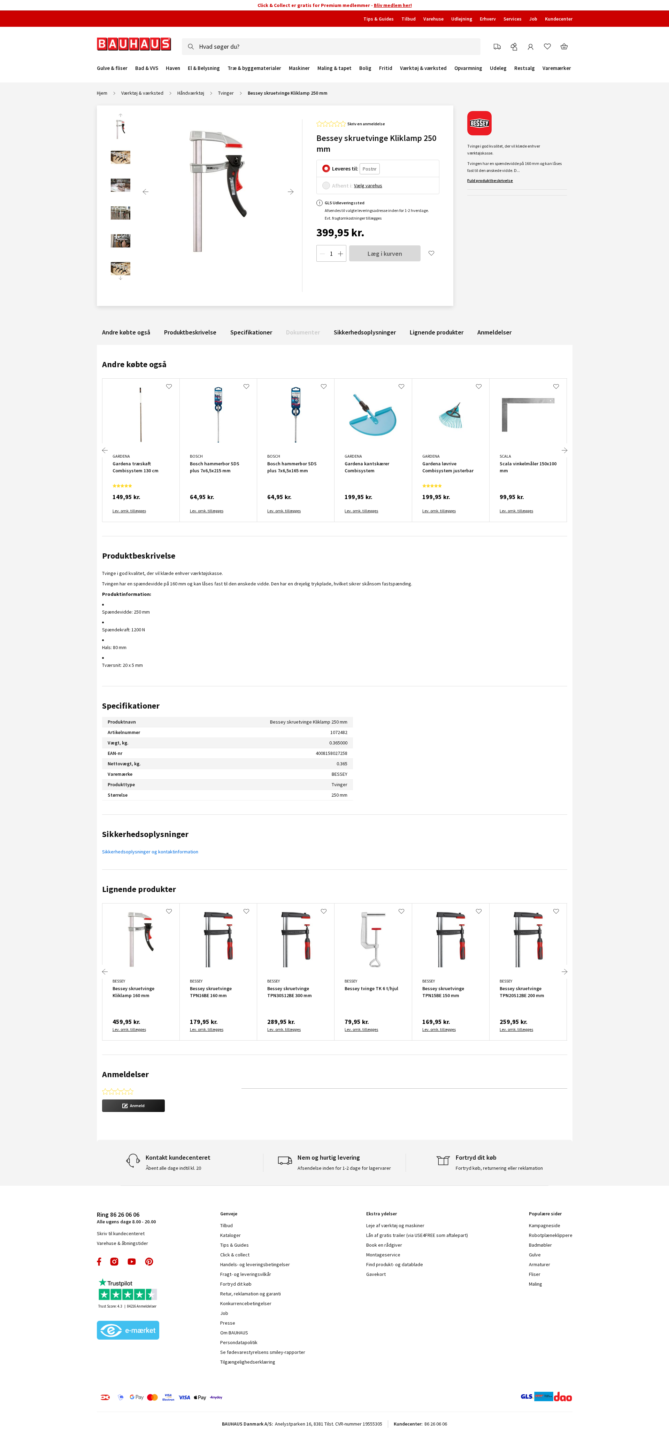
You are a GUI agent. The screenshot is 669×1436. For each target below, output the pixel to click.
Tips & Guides (378, 19)
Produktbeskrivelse (190, 332)
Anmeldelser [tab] (125, 1074)
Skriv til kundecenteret (121, 1233)
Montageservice (383, 1255)
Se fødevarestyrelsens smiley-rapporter (262, 1352)
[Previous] (146, 192)
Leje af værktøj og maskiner (395, 1225)
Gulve (535, 1255)
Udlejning (461, 19)
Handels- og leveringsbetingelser (255, 1264)
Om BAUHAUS (234, 1333)
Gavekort (376, 1274)
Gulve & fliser (112, 68)
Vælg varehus (368, 185)
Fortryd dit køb (236, 1284)
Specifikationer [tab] (131, 705)
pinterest (149, 1262)
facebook (99, 1262)
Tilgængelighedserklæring (247, 1362)
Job (533, 19)
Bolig (365, 68)
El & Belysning (204, 68)
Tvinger (226, 93)
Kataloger (230, 1235)
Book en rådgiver (384, 1245)
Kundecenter (558, 19)
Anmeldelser (494, 332)
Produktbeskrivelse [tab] (138, 555)
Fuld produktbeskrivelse (490, 180)
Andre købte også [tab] (134, 364)
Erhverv (488, 19)
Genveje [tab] (228, 1213)
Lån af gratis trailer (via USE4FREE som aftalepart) (417, 1235)
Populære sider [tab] (545, 1213)
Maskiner (299, 68)
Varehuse (433, 19)
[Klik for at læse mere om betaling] (204, 1397)
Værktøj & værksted (423, 68)
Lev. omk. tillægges (129, 510)
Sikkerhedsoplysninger (365, 332)
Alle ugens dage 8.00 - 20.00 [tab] (126, 1217)
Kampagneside (544, 1225)
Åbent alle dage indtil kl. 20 (173, 1168)
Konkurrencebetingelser (245, 1303)
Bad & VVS (146, 68)
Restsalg (524, 68)
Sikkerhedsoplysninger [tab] (145, 834)
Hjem (102, 93)
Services (512, 19)
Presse (227, 1323)
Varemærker (557, 68)
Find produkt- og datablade (394, 1264)
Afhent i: (342, 185)
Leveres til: (345, 168)
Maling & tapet (334, 68)
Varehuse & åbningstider (122, 1243)
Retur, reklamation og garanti (250, 1294)
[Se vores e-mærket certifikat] (128, 1331)
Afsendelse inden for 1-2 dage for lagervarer (344, 1168)
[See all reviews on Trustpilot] (128, 1290)
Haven (173, 68)
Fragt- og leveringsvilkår (245, 1274)
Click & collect (234, 1255)
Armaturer (539, 1264)
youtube (132, 1262)
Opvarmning (468, 68)
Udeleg (498, 68)
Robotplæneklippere (550, 1235)
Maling (535, 1284)
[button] (133, 1105)
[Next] (291, 192)
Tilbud (408, 19)
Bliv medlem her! (393, 5)
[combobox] (331, 46)
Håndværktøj (190, 93)
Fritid (385, 68)
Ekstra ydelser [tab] (381, 1213)
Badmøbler (540, 1245)
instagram (114, 1262)
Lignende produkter (436, 332)
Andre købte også (126, 332)
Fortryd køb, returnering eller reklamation (499, 1168)
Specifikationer (251, 332)
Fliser (534, 1274)
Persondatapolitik (238, 1342)
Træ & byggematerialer (254, 68)
